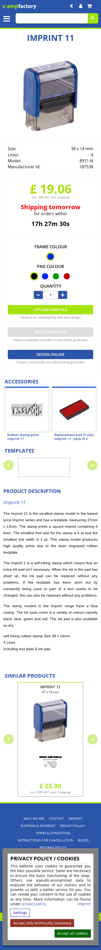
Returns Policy (53, 848)
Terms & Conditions (52, 833)
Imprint (84, 904)
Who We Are (34, 819)
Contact (56, 819)
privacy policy (34, 903)
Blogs (83, 840)
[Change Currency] (71, 6)
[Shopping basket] (89, 6)
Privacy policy (72, 826)
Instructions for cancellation (45, 840)
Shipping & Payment (37, 826)
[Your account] (80, 6)
